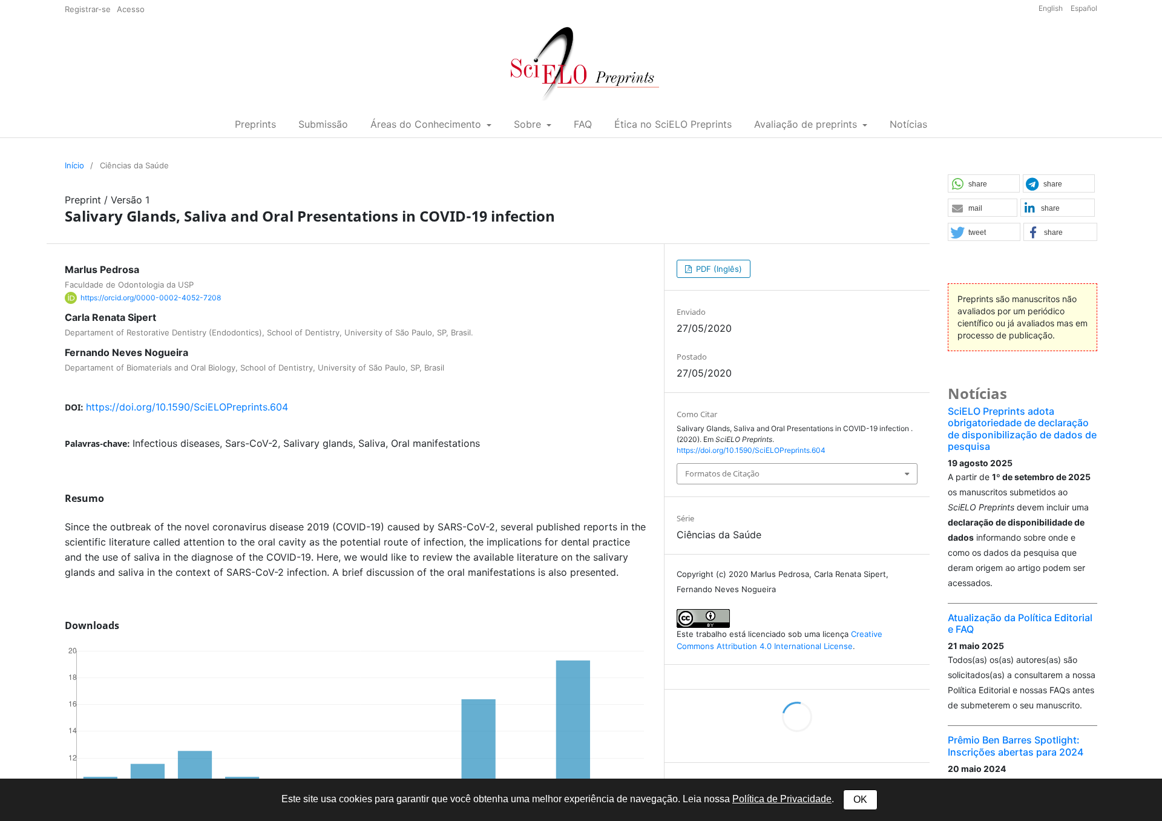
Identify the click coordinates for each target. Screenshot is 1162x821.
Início (74, 165)
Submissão (323, 124)
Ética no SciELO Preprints (673, 124)
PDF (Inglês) (718, 269)
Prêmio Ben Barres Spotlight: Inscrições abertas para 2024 (1015, 745)
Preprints (255, 124)
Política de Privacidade (782, 799)
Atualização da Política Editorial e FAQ (1020, 623)
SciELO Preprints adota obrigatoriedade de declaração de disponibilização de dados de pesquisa (1022, 428)
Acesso (131, 9)
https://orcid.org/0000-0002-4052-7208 (150, 297)
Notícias (908, 124)
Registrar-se (88, 9)
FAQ (583, 124)
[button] (983, 184)
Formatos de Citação (722, 473)
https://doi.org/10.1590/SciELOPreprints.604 (187, 407)
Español (1084, 8)
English (1052, 8)
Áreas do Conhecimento (427, 124)
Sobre (529, 124)
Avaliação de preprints (807, 124)
